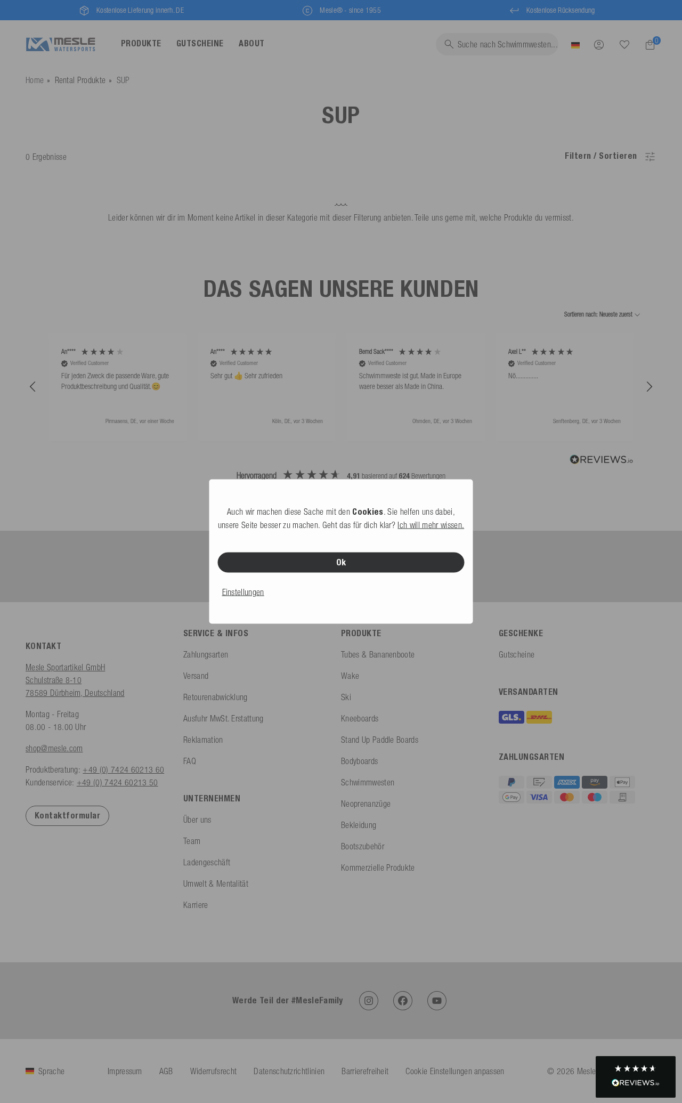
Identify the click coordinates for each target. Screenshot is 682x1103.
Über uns (197, 819)
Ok (341, 562)
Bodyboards (359, 761)
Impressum (125, 1071)
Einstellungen (243, 592)
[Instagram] (368, 1000)
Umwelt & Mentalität (215, 883)
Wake (350, 675)
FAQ (189, 761)
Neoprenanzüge (366, 803)
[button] (33, 387)
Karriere (195, 905)
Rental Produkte (80, 80)
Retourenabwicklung (215, 697)
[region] (341, 387)
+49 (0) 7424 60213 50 (117, 782)
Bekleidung (358, 825)
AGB (166, 1071)
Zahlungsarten (205, 654)
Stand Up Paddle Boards (379, 739)
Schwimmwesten (367, 782)
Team (191, 841)
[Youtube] (437, 1000)
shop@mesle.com (54, 748)
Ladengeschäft (206, 862)
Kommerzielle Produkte (378, 867)
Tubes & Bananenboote (378, 654)
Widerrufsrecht (213, 1071)
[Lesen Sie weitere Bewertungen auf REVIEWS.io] (602, 461)
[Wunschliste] (624, 44)
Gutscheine (516, 654)
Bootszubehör (362, 846)
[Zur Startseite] (60, 44)
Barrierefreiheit (365, 1071)
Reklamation (203, 739)
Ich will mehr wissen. (430, 525)
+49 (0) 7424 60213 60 (123, 769)
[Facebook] (403, 1000)
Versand (195, 675)
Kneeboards (359, 718)
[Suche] (624, 44)
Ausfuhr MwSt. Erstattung (223, 718)
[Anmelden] (599, 44)
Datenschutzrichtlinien (289, 1071)
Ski (346, 697)
